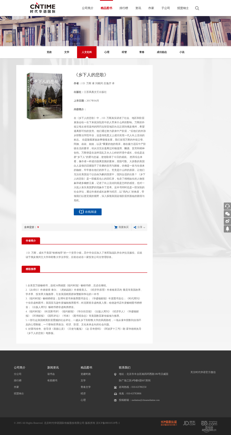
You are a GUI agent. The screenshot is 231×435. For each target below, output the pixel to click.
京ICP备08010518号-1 (108, 423)
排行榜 (123, 8)
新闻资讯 (53, 367)
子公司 (165, 8)
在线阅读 (91, 211)
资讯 (138, 8)
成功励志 (162, 52)
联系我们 (124, 367)
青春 (141, 52)
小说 (181, 52)
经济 (83, 393)
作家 (151, 8)
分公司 (17, 374)
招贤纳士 (183, 8)
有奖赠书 (52, 380)
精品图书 (106, 8)
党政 (49, 52)
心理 (106, 52)
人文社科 (87, 52)
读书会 (51, 374)
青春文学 (86, 387)
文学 (66, 52)
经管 (124, 52)
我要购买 (124, 227)
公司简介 (87, 8)
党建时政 (86, 374)
